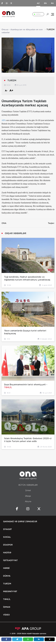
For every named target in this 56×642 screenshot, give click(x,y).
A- (6, 90)
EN (45, 3)
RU (52, 3)
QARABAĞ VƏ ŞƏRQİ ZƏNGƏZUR (20, 521)
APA (4, 120)
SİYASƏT (7, 529)
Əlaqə (28, 496)
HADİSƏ (7, 552)
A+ (11, 90)
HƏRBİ (6, 568)
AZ (38, 3)
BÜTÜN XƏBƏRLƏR (28, 485)
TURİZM (7, 584)
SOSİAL (7, 537)
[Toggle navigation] (52, 14)
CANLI (38, 14)
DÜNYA (6, 576)
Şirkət (28, 490)
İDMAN (6, 607)
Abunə (28, 501)
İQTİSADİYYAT (10, 560)
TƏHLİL (6, 599)
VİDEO (6, 615)
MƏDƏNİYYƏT (10, 591)
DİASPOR (8, 545)
